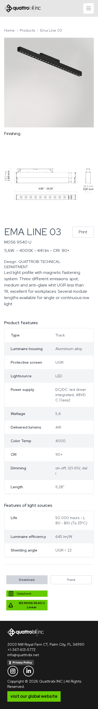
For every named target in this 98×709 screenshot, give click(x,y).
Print (83, 232)
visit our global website (33, 696)
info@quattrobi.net (23, 654)
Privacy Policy (22, 662)
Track (71, 580)
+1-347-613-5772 (21, 649)
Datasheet (24, 594)
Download (26, 580)
